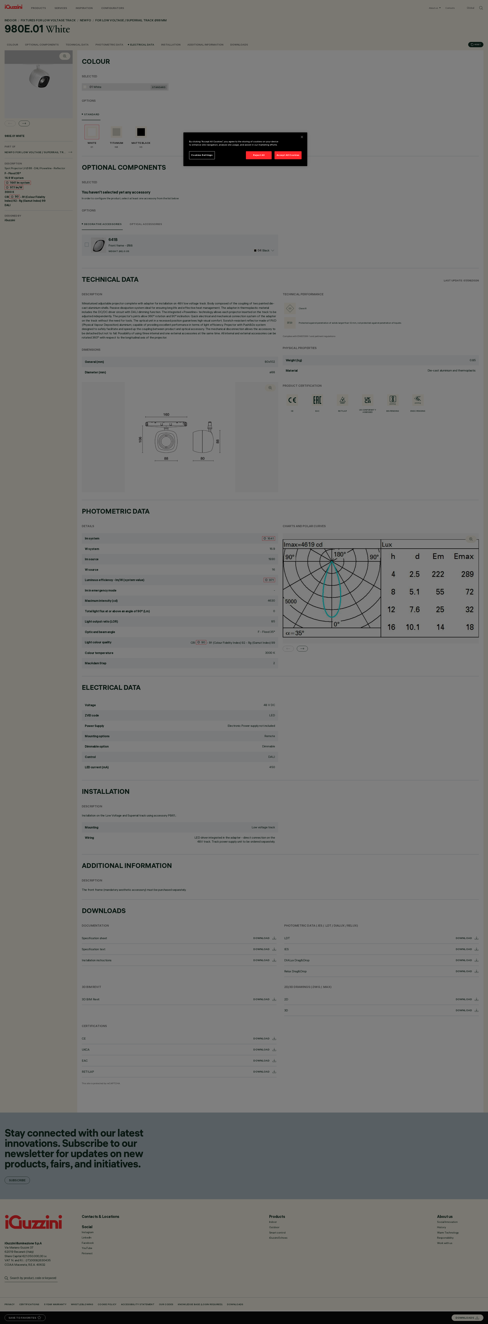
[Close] (302, 137)
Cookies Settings (202, 155)
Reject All (259, 155)
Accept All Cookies (288, 155)
